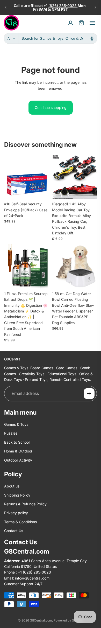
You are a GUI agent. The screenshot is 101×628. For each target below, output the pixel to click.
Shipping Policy (17, 495)
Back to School (17, 442)
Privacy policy (16, 513)
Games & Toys (16, 424)
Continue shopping (51, 107)
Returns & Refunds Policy (25, 504)
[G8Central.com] (11, 23)
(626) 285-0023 (63, 5)
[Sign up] (89, 393)
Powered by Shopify (68, 620)
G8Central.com (41, 620)
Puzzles (10, 433)
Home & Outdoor (18, 451)
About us (11, 486)
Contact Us (13, 530)
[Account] (70, 23)
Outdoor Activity (18, 460)
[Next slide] (95, 7)
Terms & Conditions (20, 522)
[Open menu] (92, 23)
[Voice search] (92, 38)
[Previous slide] (5, 7)
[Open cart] (81, 23)
